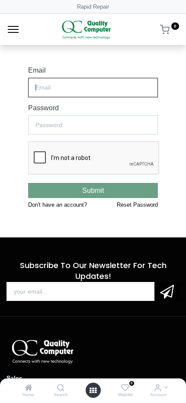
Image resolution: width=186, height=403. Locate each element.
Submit (93, 190)
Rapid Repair (93, 6)
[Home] (28, 388)
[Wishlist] (125, 388)
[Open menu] (93, 390)
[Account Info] (158, 388)
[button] (167, 292)
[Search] (61, 388)
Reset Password (137, 205)
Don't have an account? (57, 205)
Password (43, 108)
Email (37, 70)
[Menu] (13, 29)
